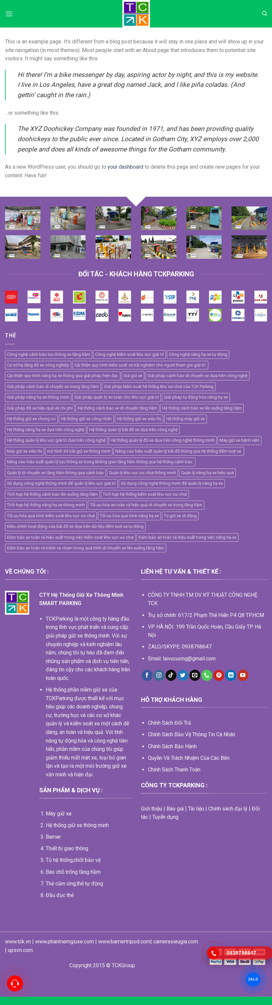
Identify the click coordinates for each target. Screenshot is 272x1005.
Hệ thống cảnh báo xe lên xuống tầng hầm (202, 408)
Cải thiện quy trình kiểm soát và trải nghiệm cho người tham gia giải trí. (140, 365)
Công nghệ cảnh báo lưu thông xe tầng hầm (48, 354)
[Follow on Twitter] (182, 675)
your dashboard (125, 167)
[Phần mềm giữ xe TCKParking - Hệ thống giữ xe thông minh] (136, 14)
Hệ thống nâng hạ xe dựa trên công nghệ (45, 429)
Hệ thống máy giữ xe (185, 418)
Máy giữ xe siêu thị (24, 451)
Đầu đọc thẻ (60, 895)
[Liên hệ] (14, 983)
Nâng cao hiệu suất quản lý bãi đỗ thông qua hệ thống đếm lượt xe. (178, 451)
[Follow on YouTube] (243, 675)
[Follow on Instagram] (159, 675)
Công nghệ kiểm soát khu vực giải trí (129, 354)
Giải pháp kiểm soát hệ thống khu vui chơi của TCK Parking (159, 386)
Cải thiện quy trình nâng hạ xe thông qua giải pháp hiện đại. (62, 375)
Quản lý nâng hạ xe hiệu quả (207, 472)
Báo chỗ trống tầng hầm (73, 872)
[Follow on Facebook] (147, 675)
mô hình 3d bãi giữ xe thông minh (78, 451)
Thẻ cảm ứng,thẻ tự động (74, 883)
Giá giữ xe (132, 375)
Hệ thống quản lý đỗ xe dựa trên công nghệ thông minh (162, 440)
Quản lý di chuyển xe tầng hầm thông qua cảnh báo (55, 472)
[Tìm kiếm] (264, 13)
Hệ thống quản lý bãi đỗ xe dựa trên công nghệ (133, 429)
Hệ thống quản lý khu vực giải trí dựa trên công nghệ (56, 440)
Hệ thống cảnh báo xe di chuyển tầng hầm (117, 408)
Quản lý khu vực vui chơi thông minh (142, 472)
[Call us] (206, 675)
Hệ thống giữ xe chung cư (31, 418)
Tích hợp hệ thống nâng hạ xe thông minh (46, 504)
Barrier (53, 837)
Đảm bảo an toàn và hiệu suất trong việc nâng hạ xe (188, 537)
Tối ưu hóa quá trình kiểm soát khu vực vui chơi (51, 515)
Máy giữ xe (59, 813)
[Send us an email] (194, 675)
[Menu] (9, 14)
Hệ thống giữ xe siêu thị (139, 418)
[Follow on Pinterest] (218, 675)
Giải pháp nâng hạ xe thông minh (38, 397)
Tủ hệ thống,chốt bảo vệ (73, 860)
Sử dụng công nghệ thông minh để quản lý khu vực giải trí (61, 483)
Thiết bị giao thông (67, 848)
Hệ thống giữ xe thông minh (77, 825)
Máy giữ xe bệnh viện (239, 440)
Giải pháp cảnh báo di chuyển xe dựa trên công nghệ (197, 375)
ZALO (253, 979)
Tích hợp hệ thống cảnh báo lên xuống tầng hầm (52, 494)
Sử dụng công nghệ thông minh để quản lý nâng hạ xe (172, 483)
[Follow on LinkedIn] (230, 675)
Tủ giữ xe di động (180, 515)
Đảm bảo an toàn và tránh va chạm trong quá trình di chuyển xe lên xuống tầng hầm (85, 547)
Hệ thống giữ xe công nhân (86, 418)
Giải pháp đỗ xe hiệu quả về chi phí (40, 408)
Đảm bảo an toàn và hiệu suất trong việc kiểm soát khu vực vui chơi (70, 537)
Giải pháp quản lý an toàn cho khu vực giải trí (116, 397)
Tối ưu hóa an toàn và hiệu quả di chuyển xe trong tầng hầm (146, 504)
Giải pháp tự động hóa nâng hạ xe (196, 397)
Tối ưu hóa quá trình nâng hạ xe (129, 515)
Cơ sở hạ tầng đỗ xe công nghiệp (38, 365)
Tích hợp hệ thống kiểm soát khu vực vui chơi (145, 494)
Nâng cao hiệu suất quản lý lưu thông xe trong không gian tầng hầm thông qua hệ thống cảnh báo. (100, 461)
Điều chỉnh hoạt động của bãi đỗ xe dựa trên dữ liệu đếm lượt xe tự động (75, 526)
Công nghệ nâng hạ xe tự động (198, 354)
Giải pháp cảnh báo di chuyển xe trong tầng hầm (53, 386)
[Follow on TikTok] (171, 675)
